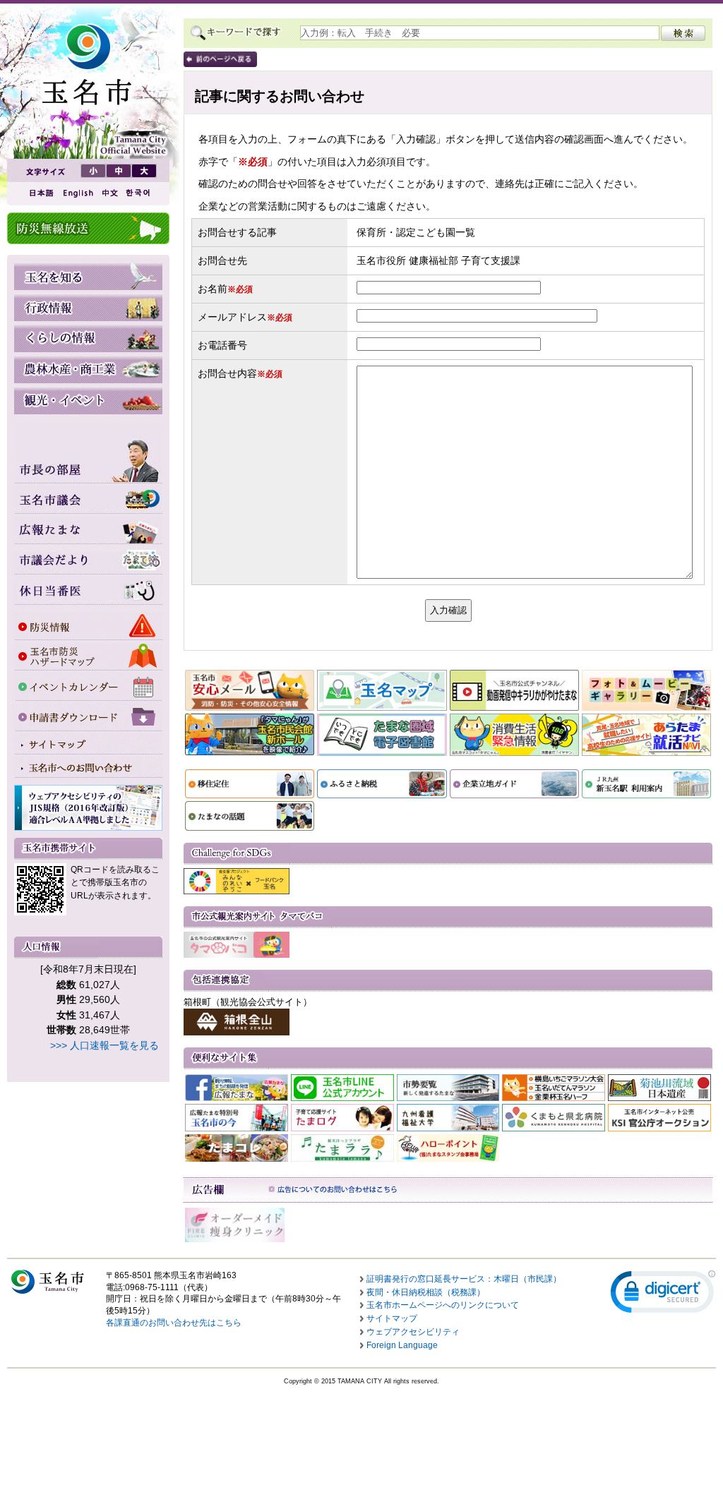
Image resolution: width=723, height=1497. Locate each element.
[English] (77, 193)
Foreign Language (402, 1345)
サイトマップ (391, 1318)
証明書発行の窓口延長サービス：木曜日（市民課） (463, 1279)
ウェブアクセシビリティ (413, 1332)
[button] (663, 1295)
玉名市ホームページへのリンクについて (442, 1305)
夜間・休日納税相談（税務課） (425, 1292)
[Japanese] (40, 193)
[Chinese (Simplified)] (109, 193)
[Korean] (138, 193)
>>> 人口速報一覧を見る (104, 1045)
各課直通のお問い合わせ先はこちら (173, 1323)
